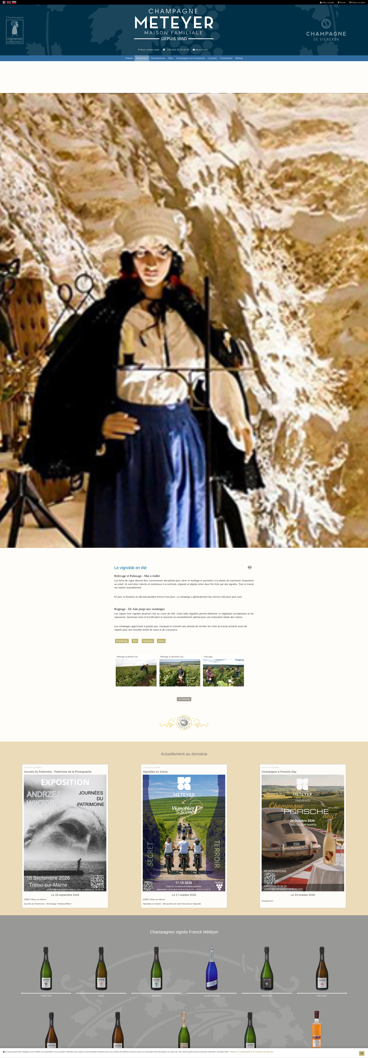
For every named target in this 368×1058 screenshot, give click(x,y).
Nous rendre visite (149, 49)
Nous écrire (201, 49)
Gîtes (170, 58)
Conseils (212, 58)
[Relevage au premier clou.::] (136, 672)
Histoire (129, 58)
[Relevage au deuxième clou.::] (179, 672)
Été (135, 641)
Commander (226, 58)
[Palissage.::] (223, 672)
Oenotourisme (158, 58)
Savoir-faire (142, 58)
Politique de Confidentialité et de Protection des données (251, 1052)
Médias (239, 58)
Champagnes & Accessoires (190, 58)
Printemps (121, 641)
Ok (362, 1053)
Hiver (161, 641)
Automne (148, 641)
